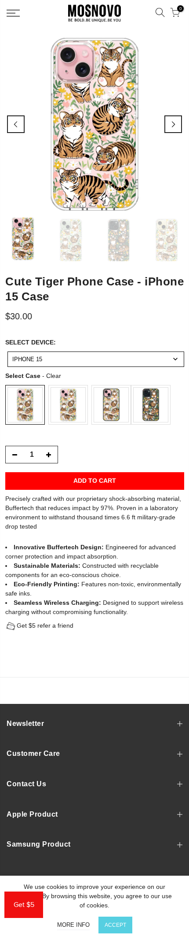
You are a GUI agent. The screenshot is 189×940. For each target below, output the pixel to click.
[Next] (173, 124)
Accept (115, 925)
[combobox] (95, 359)
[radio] (25, 405)
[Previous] (16, 124)
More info (73, 924)
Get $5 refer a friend (45, 625)
